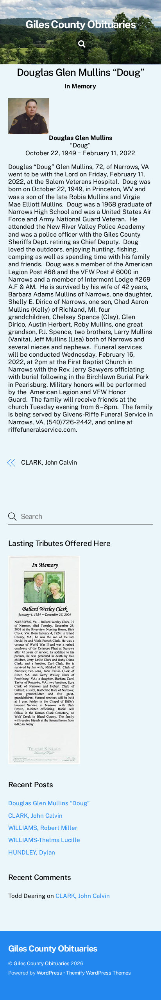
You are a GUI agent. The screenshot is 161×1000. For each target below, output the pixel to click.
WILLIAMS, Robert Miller (42, 827)
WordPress (49, 973)
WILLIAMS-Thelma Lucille (44, 840)
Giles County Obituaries (42, 963)
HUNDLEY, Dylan (31, 852)
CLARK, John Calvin (49, 462)
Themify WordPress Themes (98, 973)
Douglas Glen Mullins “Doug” (48, 803)
